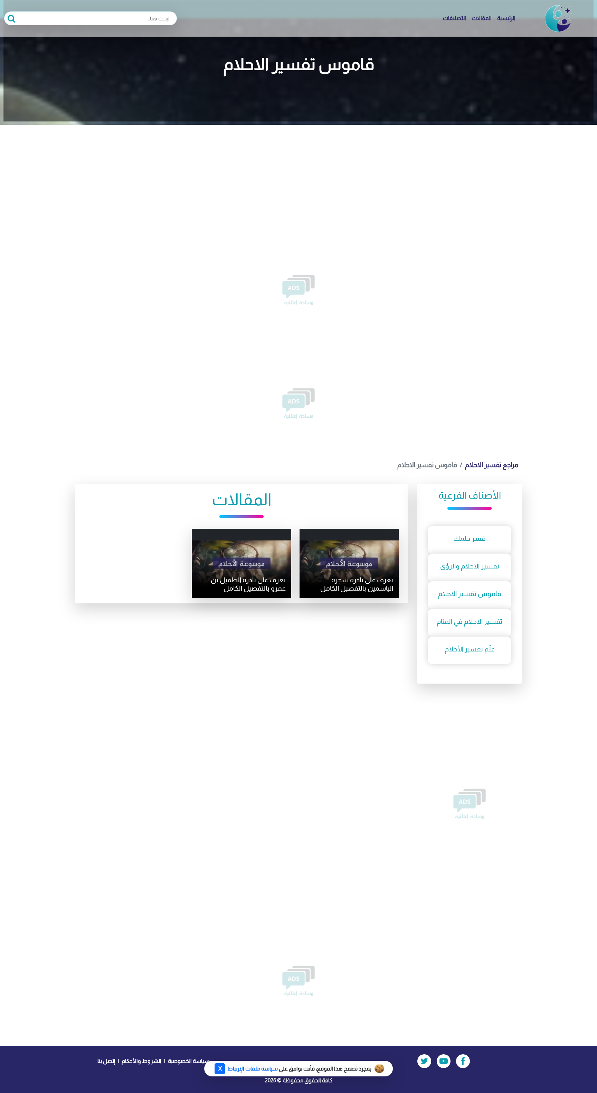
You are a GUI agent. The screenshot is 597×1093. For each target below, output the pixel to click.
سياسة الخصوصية (188, 1061)
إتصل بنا (106, 1061)
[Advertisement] (298, 176)
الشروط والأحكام (141, 1061)
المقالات (482, 18)
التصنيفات (454, 18)
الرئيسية (506, 18)
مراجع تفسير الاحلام (491, 465)
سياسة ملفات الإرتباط (252, 1069)
